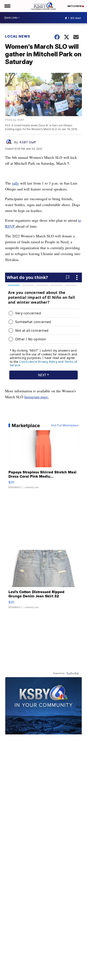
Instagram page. (36, 396)
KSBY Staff (27, 142)
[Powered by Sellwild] (72, 673)
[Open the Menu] (7, 6)
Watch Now (74, 6)
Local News (17, 36)
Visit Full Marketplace (65, 425)
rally (15, 183)
